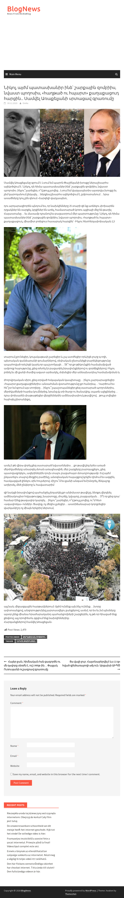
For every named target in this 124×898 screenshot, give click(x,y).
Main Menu (15, 74)
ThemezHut (70, 894)
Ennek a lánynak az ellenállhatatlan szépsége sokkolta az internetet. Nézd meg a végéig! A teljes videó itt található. (31, 854)
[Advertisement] (62, 46)
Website (14, 765)
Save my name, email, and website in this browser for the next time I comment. (56, 774)
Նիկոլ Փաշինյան (26, 641)
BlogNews (23, 8)
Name (14, 745)
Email (14, 755)
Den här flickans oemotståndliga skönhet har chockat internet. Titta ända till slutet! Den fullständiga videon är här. (30, 867)
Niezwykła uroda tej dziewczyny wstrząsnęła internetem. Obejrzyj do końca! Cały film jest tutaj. (31, 817)
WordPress (90, 890)
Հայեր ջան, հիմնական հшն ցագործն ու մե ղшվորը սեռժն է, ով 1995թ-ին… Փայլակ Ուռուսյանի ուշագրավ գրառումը (32, 665)
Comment (16, 703)
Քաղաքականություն (34, 637)
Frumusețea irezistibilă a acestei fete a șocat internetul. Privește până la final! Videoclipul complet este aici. (28, 842)
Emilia (25, 103)
